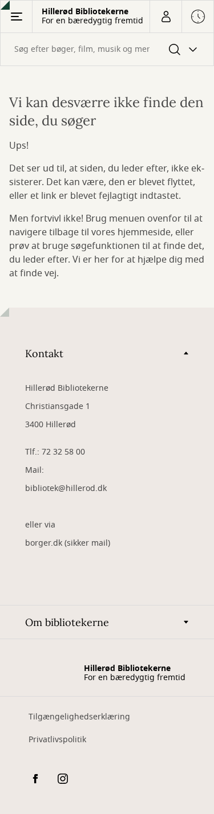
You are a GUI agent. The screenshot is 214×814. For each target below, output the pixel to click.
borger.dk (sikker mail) (67, 543)
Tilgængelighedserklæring (79, 717)
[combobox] (107, 49)
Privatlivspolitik (57, 740)
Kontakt (44, 353)
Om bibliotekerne (67, 622)
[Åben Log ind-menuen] (165, 16)
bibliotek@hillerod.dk (66, 488)
